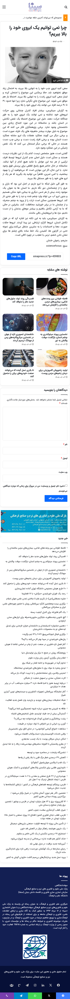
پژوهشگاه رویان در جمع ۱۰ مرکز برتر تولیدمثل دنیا (43, 653)
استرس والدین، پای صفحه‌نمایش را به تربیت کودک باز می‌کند (38, 673)
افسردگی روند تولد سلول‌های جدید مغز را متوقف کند (20, 300)
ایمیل (64, 458)
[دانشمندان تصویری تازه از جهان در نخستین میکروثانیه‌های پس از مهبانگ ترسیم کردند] (18, 322)
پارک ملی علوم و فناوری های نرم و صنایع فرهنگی (46, 889)
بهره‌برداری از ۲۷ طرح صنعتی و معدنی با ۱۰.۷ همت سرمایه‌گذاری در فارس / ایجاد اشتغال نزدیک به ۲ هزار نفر (35, 777)
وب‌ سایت (63, 472)
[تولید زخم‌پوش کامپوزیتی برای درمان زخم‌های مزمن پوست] (51, 358)
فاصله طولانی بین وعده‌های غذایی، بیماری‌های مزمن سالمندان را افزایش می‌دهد (54, 302)
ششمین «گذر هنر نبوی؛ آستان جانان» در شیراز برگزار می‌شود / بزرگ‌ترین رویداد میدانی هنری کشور (38, 794)
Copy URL (16, 256)
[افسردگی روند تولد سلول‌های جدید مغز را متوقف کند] (18, 286)
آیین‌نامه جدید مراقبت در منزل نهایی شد (48, 844)
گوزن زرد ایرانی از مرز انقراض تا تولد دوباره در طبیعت (41, 724)
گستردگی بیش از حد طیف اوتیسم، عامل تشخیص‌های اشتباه (38, 713)
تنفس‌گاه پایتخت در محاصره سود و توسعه (46, 752)
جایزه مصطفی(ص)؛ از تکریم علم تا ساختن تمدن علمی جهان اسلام (36, 598)
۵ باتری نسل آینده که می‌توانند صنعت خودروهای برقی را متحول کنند (18, 373)
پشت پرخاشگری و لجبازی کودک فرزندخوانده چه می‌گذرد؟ (40, 718)
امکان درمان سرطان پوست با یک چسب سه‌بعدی (44, 739)
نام (65, 444)
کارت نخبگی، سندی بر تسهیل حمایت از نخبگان (45, 678)
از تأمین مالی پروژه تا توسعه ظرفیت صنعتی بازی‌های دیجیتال (38, 823)
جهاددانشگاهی (61, 885)
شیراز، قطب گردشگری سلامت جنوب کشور (47, 810)
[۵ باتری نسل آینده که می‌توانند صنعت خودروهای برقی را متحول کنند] (18, 358)
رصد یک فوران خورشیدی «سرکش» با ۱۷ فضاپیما (44, 593)
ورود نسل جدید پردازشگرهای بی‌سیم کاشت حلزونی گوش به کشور (36, 857)
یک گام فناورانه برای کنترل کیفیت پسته (48, 612)
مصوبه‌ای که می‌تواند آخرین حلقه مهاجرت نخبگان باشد (38, 17)
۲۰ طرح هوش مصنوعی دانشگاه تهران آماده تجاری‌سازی (40, 588)
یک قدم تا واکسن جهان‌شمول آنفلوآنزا (48, 762)
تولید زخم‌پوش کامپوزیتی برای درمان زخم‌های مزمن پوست (53, 371)
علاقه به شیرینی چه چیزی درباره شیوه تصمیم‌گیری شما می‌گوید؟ (37, 708)
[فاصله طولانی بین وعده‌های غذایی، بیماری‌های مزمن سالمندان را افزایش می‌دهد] (51, 286)
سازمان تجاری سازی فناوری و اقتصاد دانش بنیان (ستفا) (43, 892)
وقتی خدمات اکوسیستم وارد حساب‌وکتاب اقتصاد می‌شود (40, 734)
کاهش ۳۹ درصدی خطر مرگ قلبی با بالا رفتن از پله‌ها (42, 757)
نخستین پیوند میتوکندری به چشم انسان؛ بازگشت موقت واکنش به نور (53, 337)
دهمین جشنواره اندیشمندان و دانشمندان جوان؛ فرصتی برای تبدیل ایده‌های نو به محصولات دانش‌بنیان (36, 627)
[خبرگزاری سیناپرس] (35, 7)
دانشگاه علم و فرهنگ (58, 895)
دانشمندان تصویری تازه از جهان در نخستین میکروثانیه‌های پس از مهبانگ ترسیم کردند (19, 337)
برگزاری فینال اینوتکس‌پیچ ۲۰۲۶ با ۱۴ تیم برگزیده (44, 634)
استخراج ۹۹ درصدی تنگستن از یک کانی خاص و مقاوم (41, 833)
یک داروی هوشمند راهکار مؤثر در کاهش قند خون (43, 828)
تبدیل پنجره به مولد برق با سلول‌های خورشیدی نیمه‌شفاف (40, 668)
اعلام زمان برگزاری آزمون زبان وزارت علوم (47, 658)
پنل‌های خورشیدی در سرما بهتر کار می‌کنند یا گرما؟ (43, 639)
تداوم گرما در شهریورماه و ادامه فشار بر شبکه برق (44, 663)
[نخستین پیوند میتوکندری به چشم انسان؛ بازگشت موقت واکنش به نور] (51, 322)
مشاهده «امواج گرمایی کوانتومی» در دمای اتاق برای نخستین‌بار (37, 729)
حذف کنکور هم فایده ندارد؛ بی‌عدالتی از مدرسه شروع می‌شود (38, 838)
